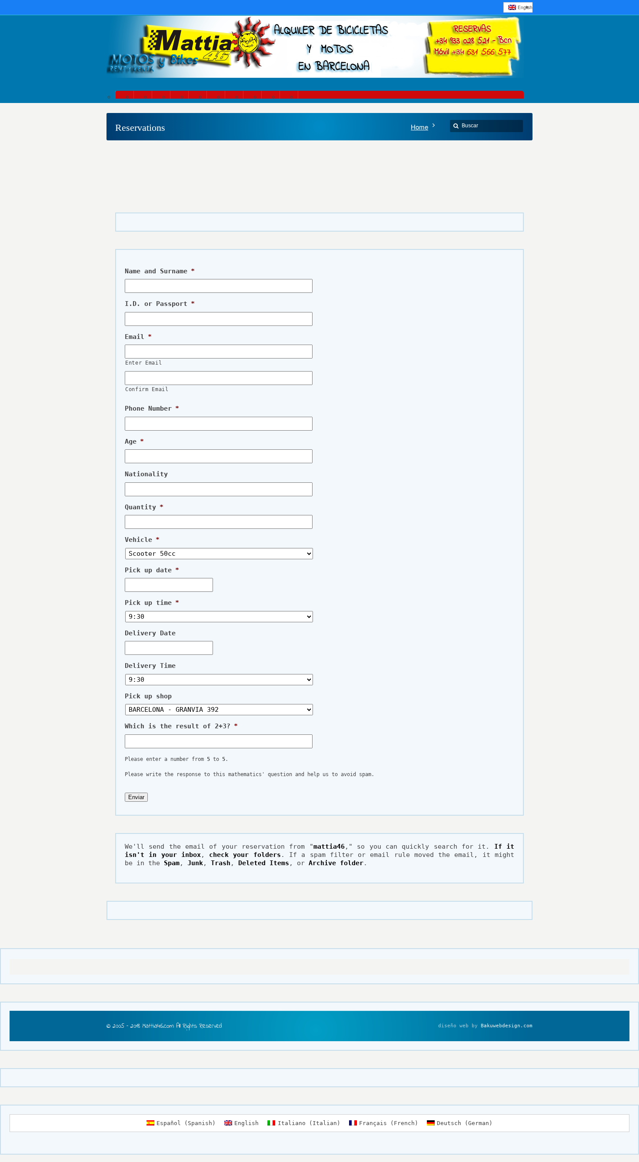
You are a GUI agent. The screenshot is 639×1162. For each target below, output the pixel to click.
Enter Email (143, 363)
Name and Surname (160, 271)
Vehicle (142, 540)
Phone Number (152, 408)
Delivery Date (150, 633)
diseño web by (458, 1026)
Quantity (144, 507)
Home (419, 126)
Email (138, 337)
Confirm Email (147, 389)
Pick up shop (148, 696)
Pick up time (152, 603)
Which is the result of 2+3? (181, 726)
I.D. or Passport (160, 304)
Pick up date (152, 570)
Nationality (146, 474)
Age (134, 441)
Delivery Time (150, 666)
